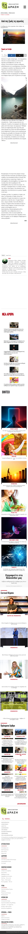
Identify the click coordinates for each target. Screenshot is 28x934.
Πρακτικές (3, 853)
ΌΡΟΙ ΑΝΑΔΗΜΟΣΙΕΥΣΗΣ (7, 835)
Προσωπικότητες (17, 615)
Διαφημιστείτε (4, 828)
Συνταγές (3, 863)
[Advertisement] (14, 158)
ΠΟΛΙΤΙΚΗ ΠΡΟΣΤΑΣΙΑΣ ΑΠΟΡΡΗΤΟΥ (14, 586)
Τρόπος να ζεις (12, 13)
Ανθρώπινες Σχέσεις (6, 870)
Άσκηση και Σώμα (5, 901)
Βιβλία (20, 772)
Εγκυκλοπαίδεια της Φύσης (8, 903)
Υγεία (2, 886)
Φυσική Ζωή (4, 897)
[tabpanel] (14, 353)
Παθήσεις (3, 891)
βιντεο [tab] (6, 392)
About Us (3, 826)
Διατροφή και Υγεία (6, 861)
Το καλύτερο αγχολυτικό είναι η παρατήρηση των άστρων (7, 795)
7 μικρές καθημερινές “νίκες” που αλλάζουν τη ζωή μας (14, 458)
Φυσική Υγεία (4, 894)
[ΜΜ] (5, 263)
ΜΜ (2, 51)
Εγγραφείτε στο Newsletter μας (13, 576)
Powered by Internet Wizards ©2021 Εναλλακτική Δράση (16, 932)
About (3, 255)
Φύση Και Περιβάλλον (6, 908)
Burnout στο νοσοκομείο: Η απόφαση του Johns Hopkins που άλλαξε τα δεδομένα (14, 341)
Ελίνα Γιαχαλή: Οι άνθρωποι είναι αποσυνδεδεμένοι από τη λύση (14, 623)
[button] (25, 7)
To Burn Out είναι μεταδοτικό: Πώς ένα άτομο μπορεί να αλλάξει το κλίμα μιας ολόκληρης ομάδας (13, 330)
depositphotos (5, 822)
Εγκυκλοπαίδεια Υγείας (7, 889)
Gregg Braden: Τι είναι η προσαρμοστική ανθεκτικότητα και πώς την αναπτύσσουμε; (14, 353)
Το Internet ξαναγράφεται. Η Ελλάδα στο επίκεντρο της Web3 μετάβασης (14, 542)
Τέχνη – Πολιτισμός (6, 880)
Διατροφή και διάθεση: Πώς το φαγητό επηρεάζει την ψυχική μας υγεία (14, 515)
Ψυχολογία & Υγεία (21, 736)
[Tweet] (20, 55)
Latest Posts (8, 255)
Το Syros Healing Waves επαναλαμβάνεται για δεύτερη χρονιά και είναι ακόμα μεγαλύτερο (20, 795)
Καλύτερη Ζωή (10, 615)
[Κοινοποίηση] (12, 55)
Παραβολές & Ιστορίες (6, 876)
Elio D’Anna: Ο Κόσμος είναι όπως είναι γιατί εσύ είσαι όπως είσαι (14, 655)
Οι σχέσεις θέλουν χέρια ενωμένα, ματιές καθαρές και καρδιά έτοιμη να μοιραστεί (14, 384)
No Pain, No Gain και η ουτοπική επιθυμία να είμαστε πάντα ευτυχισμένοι (14, 363)
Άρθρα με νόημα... (4, 13)
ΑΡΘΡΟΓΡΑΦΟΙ (4, 824)
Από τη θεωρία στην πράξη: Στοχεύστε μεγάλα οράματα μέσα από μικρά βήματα (14, 486)
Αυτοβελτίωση (18, 754)
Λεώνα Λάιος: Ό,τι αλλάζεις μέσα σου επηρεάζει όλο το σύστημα (14, 687)
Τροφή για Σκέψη (5, 14)
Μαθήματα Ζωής (5, 874)
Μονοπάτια (4, 851)
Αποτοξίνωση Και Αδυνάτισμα (8, 859)
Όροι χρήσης (4, 829)
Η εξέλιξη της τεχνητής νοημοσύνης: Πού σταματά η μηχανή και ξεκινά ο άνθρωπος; (14, 569)
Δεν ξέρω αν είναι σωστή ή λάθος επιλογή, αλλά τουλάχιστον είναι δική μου (14, 431)
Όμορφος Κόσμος (6, 867)
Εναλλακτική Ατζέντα (7, 922)
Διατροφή (4, 856)
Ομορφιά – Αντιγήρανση (7, 904)
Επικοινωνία (4, 833)
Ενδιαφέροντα (7, 772)
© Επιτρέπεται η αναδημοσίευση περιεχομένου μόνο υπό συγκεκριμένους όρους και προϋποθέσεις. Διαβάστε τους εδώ (13, 839)
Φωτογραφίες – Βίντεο (6, 881)
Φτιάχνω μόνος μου (6, 906)
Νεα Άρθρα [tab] (8, 314)
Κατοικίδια (4, 872)
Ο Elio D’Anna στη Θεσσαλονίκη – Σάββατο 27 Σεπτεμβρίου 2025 (14, 719)
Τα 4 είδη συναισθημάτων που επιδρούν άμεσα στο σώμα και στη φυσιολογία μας (14, 374)
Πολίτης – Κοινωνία (6, 878)
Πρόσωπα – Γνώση (6, 912)
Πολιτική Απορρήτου (6, 831)
